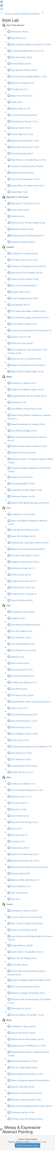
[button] (1, 2)
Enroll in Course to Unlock (27, 1145)
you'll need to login (38, 1141)
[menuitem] (1, 6)
